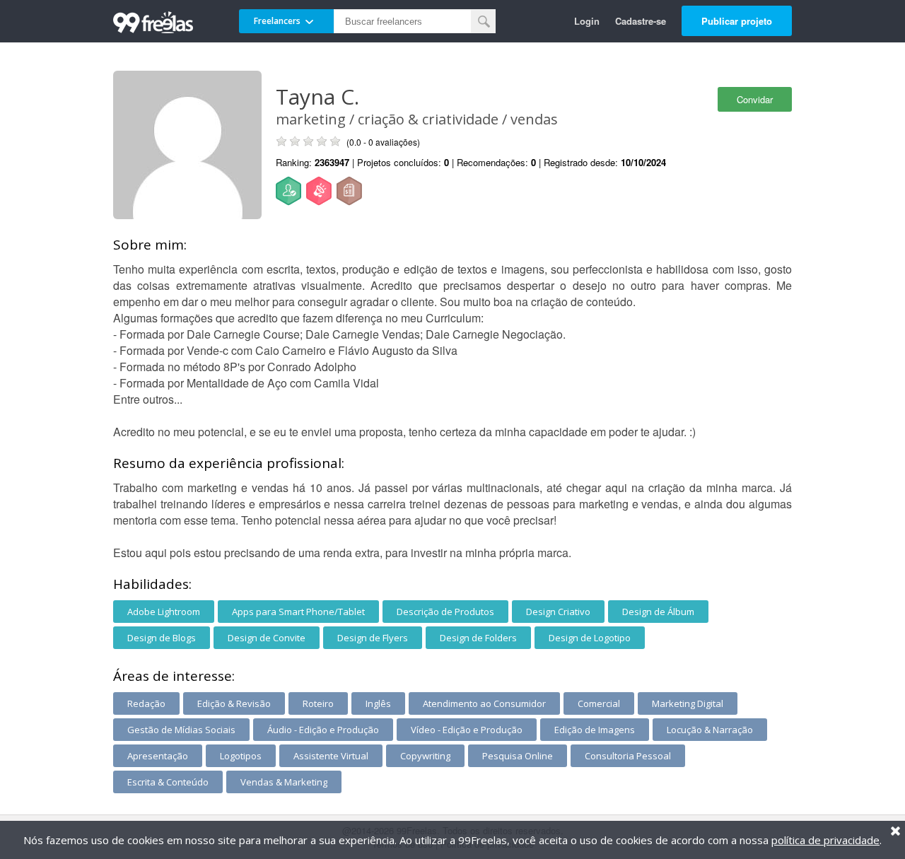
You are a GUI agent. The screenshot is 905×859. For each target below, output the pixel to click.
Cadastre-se (640, 21)
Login (587, 21)
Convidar (755, 99)
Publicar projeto (736, 21)
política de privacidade (825, 840)
